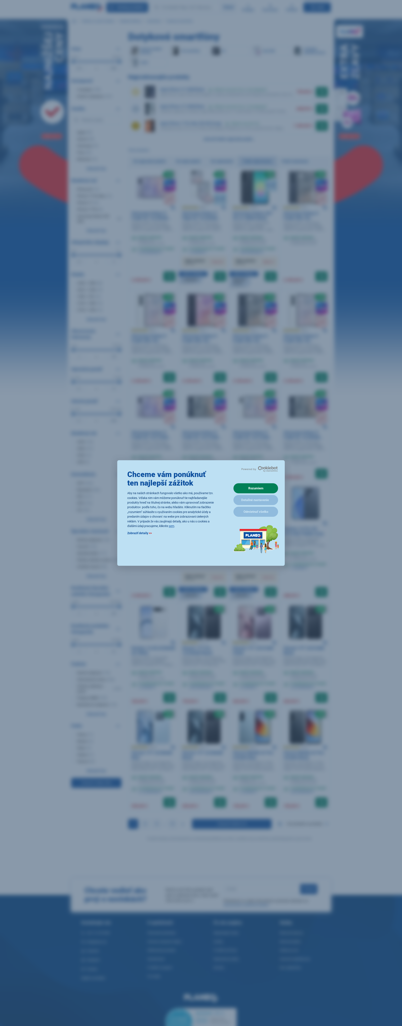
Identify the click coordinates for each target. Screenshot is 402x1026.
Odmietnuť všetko (256, 512)
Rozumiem (255, 488)
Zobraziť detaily (139, 533)
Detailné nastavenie (255, 500)
